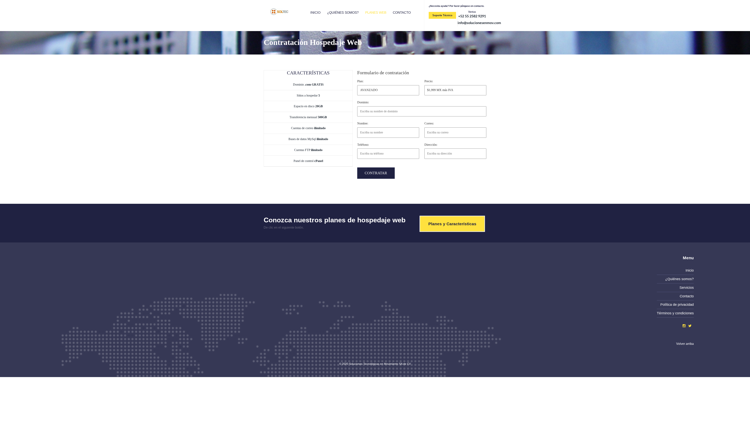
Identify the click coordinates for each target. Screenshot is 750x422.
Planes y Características (452, 224)
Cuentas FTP (308, 150)
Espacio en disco (308, 106)
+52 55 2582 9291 (472, 16)
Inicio (315, 12)
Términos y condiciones (675, 313)
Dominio (308, 84)
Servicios (686, 288)
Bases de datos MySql (308, 139)
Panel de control (308, 161)
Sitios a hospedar (308, 95)
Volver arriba (685, 343)
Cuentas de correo (308, 128)
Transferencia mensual (308, 117)
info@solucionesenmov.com (479, 23)
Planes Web (375, 12)
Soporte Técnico (442, 15)
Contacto (402, 12)
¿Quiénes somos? (343, 12)
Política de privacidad (677, 305)
